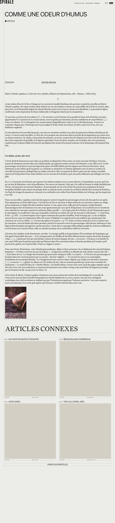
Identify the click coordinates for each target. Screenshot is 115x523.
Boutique (97, 3)
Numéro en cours (79, 3)
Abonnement (89, 3)
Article (11, 21)
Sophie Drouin (48, 82)
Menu (111, 3)
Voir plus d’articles (57, 464)
